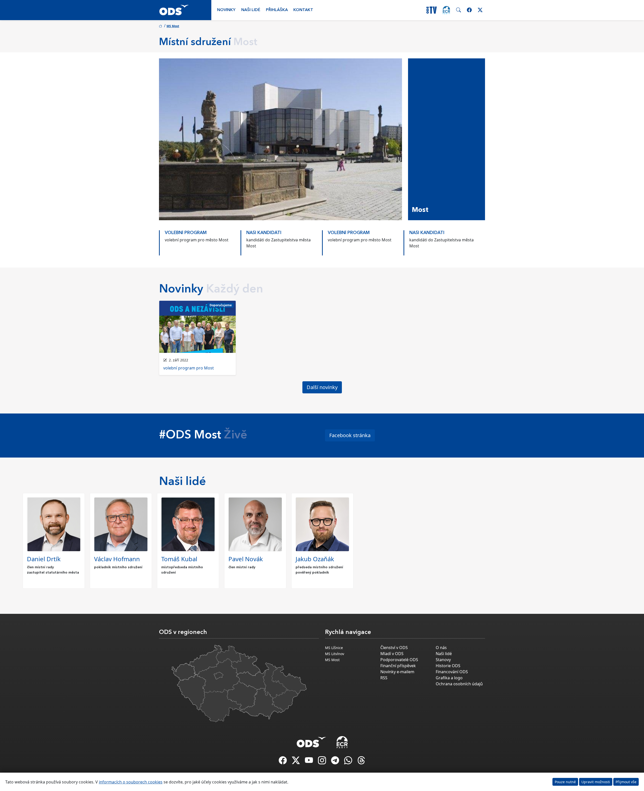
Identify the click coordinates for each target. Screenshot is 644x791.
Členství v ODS (394, 647)
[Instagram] (322, 762)
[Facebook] (283, 762)
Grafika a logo (449, 678)
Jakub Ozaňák (315, 559)
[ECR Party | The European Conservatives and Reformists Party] (446, 10)
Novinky (226, 10)
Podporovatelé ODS (399, 659)
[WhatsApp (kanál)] (348, 762)
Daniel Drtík (44, 559)
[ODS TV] (309, 762)
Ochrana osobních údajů (459, 684)
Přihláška (277, 10)
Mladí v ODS (392, 653)
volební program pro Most (188, 368)
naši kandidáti (263, 233)
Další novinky (322, 387)
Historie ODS (448, 665)
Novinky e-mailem (397, 671)
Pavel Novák (245, 559)
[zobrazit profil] (53, 524)
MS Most (173, 26)
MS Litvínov (334, 653)
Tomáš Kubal (179, 559)
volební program (186, 233)
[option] (199, 240)
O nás (441, 647)
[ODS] (311, 741)
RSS (383, 678)
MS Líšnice (334, 647)
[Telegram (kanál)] (335, 762)
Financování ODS (452, 671)
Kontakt (303, 10)
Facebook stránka (350, 435)
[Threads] (361, 762)
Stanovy (443, 659)
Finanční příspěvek (398, 665)
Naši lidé (250, 10)
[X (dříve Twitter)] (296, 762)
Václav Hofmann (117, 559)
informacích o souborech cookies (131, 782)
